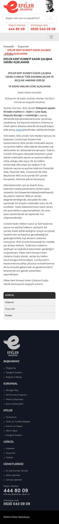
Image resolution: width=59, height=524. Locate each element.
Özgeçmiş (11, 368)
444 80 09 (16, 29)
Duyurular (23, 46)
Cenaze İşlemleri (14, 480)
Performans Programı (16, 395)
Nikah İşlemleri (13, 475)
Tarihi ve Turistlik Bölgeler (18, 422)
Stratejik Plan (12, 390)
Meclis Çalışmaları (14, 399)
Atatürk (20, 130)
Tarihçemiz (11, 417)
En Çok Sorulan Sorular (17, 471)
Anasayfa (8, 46)
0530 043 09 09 (43, 29)
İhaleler (8, 315)
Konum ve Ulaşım (14, 426)
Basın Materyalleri (14, 404)
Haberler (9, 302)
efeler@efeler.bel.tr (16, 494)
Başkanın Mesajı (14, 377)
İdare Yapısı (11, 431)
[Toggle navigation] (51, 37)
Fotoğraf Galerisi (14, 373)
